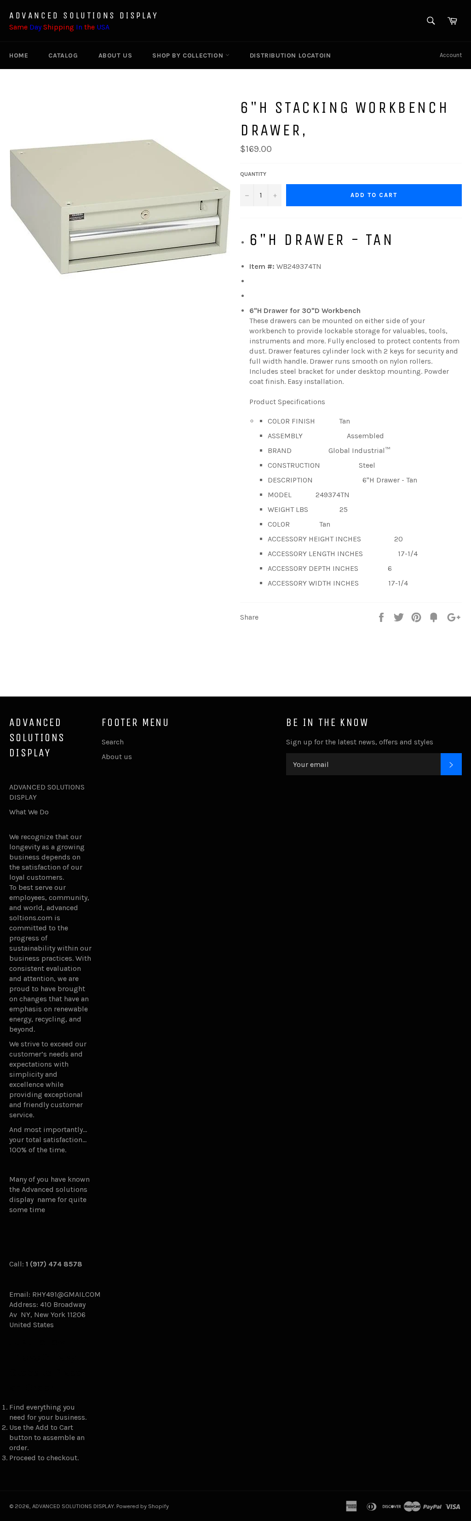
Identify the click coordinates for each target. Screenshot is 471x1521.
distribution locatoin (290, 55)
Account (451, 55)
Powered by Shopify (142, 1506)
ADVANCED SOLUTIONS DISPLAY (84, 15)
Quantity (253, 174)
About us (115, 55)
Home (18, 55)
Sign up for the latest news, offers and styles (359, 741)
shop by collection (188, 55)
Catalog (63, 55)
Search (113, 741)
